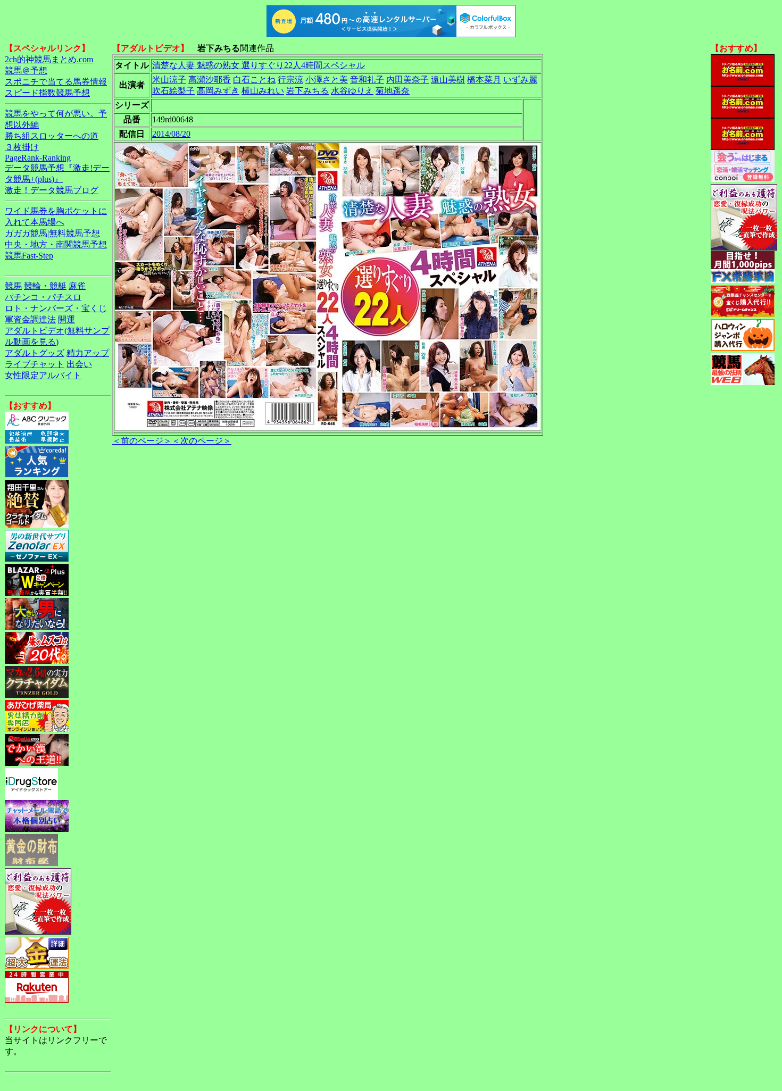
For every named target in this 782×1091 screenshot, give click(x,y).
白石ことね (254, 79)
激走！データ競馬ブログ (51, 190)
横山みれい (263, 90)
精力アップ (87, 352)
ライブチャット (34, 364)
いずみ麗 (520, 79)
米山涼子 (169, 79)
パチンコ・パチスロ (43, 297)
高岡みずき (218, 90)
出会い (79, 364)
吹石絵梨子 (173, 90)
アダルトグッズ (34, 352)
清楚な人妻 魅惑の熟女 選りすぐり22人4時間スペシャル (258, 65)
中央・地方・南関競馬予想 (56, 244)
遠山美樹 (448, 79)
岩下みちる (307, 90)
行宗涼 (290, 79)
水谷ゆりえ (352, 90)
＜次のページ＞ (201, 440)
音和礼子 (367, 79)
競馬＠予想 (26, 70)
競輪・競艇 (45, 285)
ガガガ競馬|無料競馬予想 (52, 233)
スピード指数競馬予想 (47, 92)
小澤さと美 (326, 79)
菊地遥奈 (393, 90)
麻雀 (77, 285)
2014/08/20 (171, 133)
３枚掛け (22, 147)
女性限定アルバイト (43, 375)
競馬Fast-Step (29, 255)
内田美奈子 (407, 79)
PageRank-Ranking (38, 157)
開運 (66, 319)
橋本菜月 (484, 79)
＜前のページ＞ (142, 440)
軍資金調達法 (30, 319)
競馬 (13, 285)
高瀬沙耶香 (209, 79)
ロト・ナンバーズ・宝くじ (56, 308)
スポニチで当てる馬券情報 (56, 81)
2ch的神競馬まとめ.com (49, 59)
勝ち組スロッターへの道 (51, 135)
